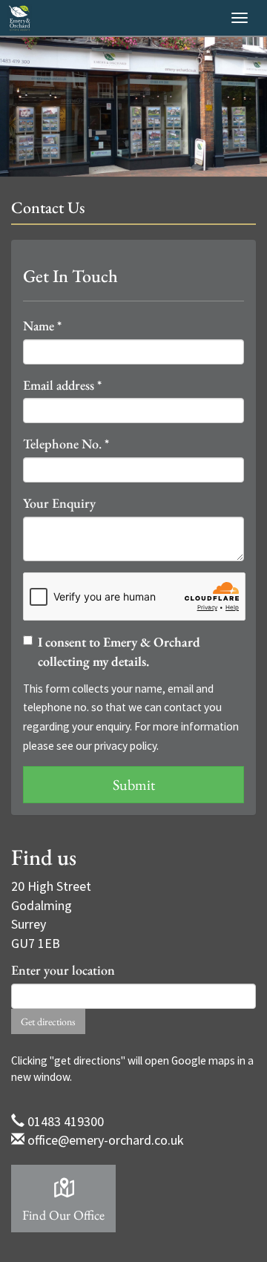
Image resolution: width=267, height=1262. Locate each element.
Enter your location (63, 969)
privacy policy (125, 746)
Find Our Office (63, 1214)
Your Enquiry (59, 502)
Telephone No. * (66, 443)
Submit (134, 784)
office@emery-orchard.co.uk (105, 1139)
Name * (42, 325)
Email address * (62, 384)
